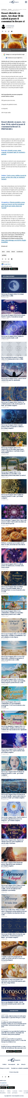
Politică (4, 1064)
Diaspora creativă (4, 1068)
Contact (20, 1091)
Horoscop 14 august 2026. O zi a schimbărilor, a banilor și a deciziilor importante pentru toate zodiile (12, 612)
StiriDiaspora (4, 9)
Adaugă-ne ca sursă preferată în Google (15, 54)
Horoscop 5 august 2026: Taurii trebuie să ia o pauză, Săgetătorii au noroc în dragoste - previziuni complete (14, 818)
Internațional (11, 1064)
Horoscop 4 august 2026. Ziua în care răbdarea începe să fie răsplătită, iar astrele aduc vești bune (12, 841)
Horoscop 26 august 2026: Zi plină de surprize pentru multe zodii (12, 337)
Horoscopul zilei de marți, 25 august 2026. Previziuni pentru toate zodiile (12, 358)
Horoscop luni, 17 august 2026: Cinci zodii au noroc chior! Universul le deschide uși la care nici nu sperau (13, 521)
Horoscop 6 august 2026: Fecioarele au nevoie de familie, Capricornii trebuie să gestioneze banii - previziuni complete (13, 796)
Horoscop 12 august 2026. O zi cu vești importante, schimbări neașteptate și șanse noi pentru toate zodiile (12, 658)
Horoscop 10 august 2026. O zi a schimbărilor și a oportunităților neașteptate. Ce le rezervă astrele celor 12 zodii (13, 704)
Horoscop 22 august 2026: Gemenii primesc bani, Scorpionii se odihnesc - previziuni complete (12, 426)
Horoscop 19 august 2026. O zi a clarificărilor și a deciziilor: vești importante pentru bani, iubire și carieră (13, 473)
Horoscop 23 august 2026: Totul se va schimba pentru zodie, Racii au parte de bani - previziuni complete (13, 403)
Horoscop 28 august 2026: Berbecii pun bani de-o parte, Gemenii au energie (13, 316)
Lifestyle (9, 9)
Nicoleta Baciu (11, 26)
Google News (7, 264)
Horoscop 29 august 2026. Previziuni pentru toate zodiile (12, 295)
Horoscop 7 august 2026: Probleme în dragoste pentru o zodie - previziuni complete (12, 773)
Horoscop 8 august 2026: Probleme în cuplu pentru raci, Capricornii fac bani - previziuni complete (13, 750)
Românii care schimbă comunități (19, 1068)
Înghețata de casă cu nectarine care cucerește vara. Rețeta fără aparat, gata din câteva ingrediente (13, 981)
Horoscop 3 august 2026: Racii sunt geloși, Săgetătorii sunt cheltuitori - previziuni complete (12, 864)
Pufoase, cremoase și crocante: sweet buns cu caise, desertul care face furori (13, 543)
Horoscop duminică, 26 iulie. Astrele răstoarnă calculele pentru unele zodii (12, 1003)
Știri (18, 1064)
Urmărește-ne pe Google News (15, 57)
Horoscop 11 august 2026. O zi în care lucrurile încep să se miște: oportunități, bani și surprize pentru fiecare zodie (13, 680)
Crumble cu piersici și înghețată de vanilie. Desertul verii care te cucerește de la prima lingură (13, 958)
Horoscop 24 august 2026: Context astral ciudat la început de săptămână (13, 379)
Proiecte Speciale (14, 1072)
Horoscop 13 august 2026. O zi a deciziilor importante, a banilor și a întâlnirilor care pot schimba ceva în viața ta (13, 635)
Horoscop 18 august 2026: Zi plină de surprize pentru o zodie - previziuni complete (12, 496)
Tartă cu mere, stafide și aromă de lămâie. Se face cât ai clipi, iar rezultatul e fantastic (13, 177)
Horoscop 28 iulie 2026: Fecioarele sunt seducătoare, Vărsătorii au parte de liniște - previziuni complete (13, 935)
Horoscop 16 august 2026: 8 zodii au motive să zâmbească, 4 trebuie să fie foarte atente (12, 565)
